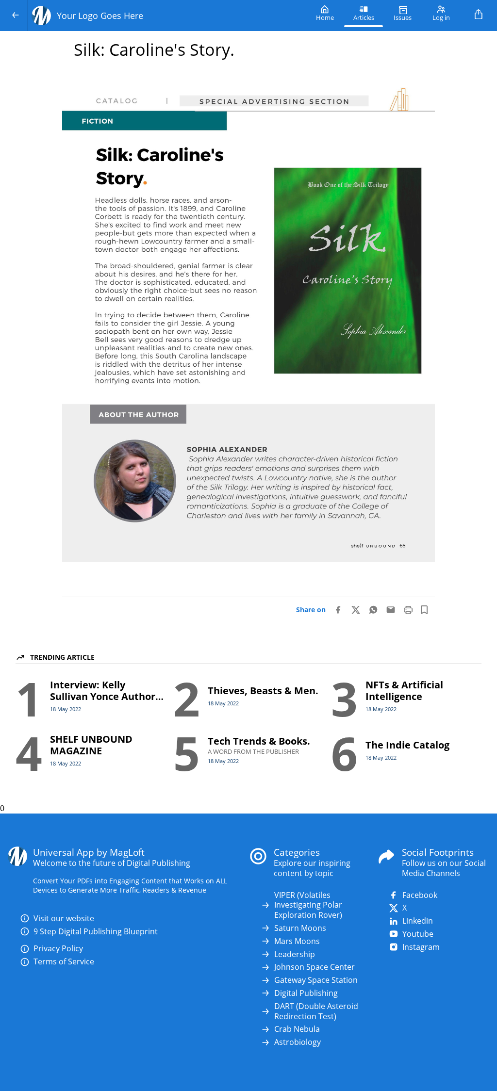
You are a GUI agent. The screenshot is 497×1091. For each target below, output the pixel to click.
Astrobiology (297, 1042)
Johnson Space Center (314, 967)
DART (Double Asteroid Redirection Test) (316, 1011)
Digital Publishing (306, 993)
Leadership (294, 954)
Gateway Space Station (316, 980)
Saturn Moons (300, 928)
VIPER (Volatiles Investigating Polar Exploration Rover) (308, 905)
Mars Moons (297, 941)
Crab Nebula (297, 1029)
